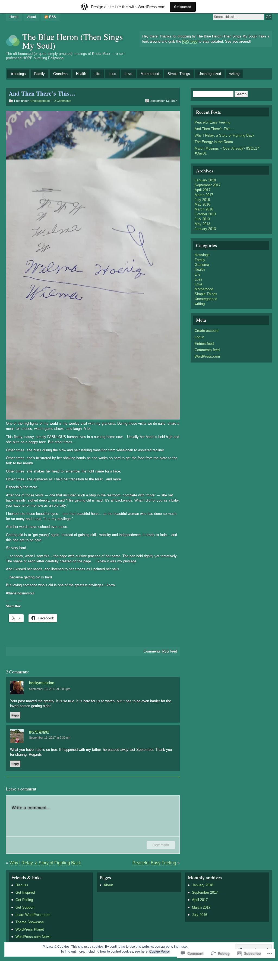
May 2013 (202, 224)
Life (97, 74)
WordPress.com (207, 356)
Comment (160, 845)
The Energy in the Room (214, 142)
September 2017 (207, 185)
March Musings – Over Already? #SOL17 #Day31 (227, 150)
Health (81, 74)
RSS (52, 17)
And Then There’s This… (214, 129)
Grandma (60, 74)
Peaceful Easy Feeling (154, 863)
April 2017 (202, 190)
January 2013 (205, 229)
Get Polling (24, 900)
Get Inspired (25, 892)
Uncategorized (209, 74)
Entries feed (204, 344)
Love (128, 74)
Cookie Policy (159, 951)
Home (14, 17)
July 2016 (202, 200)
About (31, 17)
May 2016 (202, 204)
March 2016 (204, 209)
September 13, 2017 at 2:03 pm (49, 689)
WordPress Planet (29, 929)
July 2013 (202, 219)
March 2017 (204, 195)
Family (39, 74)
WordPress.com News (32, 937)
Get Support (24, 907)
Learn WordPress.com (32, 915)
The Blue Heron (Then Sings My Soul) (72, 41)
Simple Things (179, 74)
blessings (18, 74)
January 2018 (205, 180)
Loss (112, 74)
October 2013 (205, 214)
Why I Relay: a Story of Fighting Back (45, 863)
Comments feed (160, 651)
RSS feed (189, 41)
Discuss (21, 885)
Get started (182, 7)
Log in (199, 337)
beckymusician (41, 682)
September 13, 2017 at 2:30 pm (49, 737)
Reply (15, 715)
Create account (207, 331)
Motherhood (150, 74)
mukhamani (39, 731)
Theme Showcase (29, 922)
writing (234, 74)
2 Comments (62, 100)
